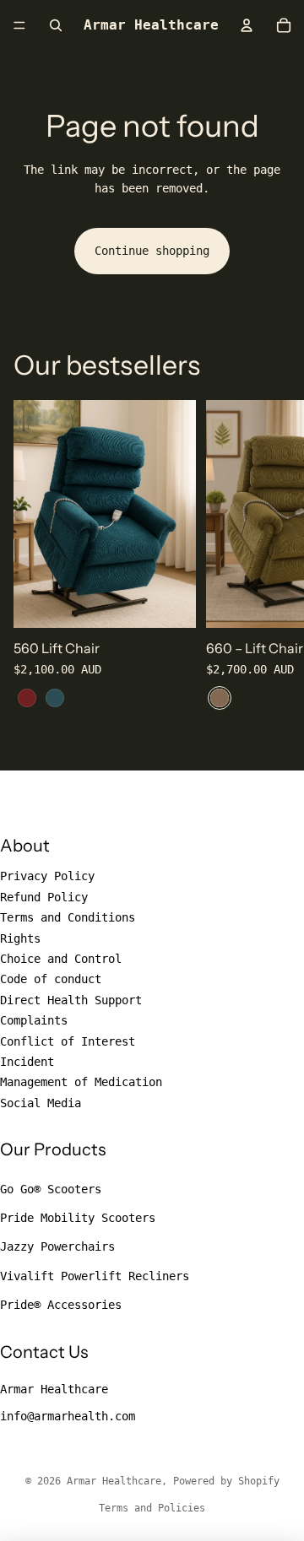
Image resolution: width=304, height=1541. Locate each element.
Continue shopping (152, 250)
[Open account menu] (246, 25)
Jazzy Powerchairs (57, 1246)
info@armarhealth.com (67, 1416)
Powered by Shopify (226, 1481)
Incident (27, 1061)
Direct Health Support (71, 1000)
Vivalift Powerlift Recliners (94, 1276)
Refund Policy (44, 897)
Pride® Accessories (61, 1304)
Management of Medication (81, 1082)
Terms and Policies (152, 1508)
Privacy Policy (47, 876)
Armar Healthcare (54, 1389)
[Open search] (55, 25)
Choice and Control (61, 958)
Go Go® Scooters (50, 1189)
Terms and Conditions (67, 917)
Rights (20, 938)
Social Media (40, 1103)
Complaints (34, 1020)
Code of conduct (50, 979)
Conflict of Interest (67, 1041)
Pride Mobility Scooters (77, 1218)
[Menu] (19, 25)
